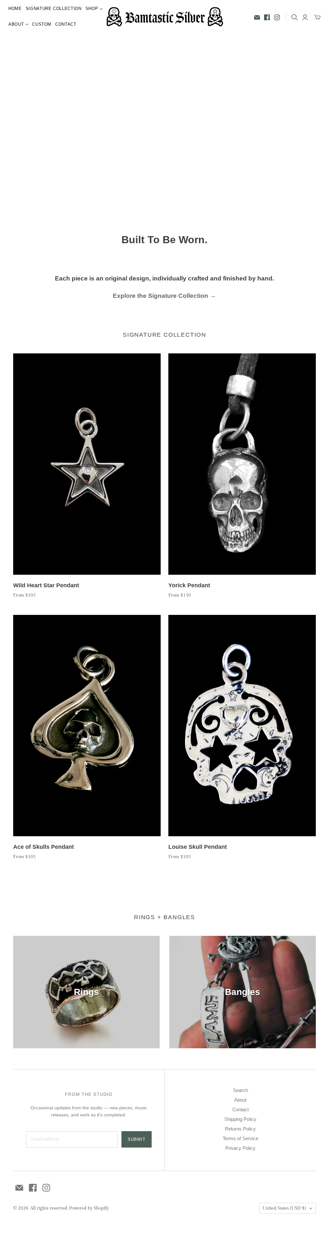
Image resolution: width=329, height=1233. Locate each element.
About (240, 1100)
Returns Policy (240, 1128)
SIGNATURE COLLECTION (54, 8)
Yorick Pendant (189, 585)
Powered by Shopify (89, 1208)
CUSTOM (41, 24)
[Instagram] (277, 17)
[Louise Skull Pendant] (242, 725)
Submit (137, 1139)
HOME (15, 8)
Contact (240, 1109)
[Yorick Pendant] (242, 464)
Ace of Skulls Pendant (43, 847)
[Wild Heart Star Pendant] (87, 464)
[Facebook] (267, 17)
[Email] (257, 17)
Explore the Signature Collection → (164, 295)
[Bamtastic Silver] (165, 16)
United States (284, 1208)
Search (240, 1090)
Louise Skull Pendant (197, 847)
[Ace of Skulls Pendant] (87, 725)
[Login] (305, 17)
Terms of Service (240, 1138)
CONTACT (65, 24)
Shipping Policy (240, 1119)
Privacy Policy (240, 1148)
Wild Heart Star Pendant (46, 585)
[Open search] (294, 17)
